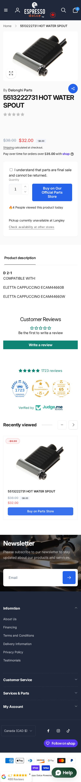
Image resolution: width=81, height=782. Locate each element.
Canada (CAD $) (15, 731)
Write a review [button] (40, 345)
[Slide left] (62, 424)
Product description (20, 258)
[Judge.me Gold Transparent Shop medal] (40, 388)
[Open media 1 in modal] (40, 56)
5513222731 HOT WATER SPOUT (31, 491)
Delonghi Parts (17, 90)
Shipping (8, 147)
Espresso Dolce (34, 775)
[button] (6, 10)
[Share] (73, 88)
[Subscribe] (69, 577)
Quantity (14, 179)
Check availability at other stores (31, 227)
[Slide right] (73, 424)
